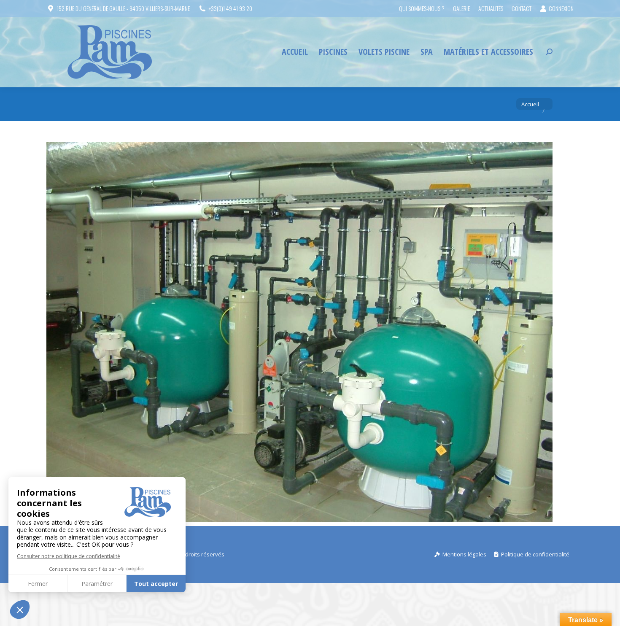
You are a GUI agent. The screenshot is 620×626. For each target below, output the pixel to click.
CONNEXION (561, 8)
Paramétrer (97, 584)
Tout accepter (156, 584)
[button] (20, 609)
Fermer (38, 584)
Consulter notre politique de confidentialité (68, 556)
